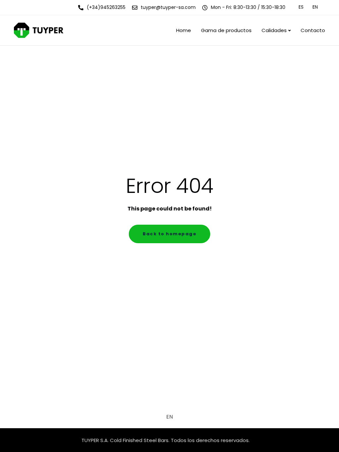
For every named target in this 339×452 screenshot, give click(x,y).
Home (183, 30)
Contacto (313, 30)
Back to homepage (169, 234)
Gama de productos (226, 30)
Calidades (274, 30)
